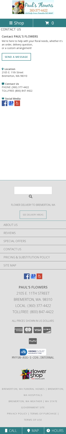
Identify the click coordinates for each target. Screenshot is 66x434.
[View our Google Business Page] (11, 105)
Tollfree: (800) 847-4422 (33, 311)
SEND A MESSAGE (16, 57)
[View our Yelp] (17, 105)
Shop (19, 23)
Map (34, 430)
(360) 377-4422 (20, 87)
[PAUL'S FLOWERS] (33, 13)
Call (12, 430)
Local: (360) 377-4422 (33, 305)
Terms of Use (33, 419)
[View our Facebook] (4, 105)
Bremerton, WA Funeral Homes (23, 388)
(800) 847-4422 (23, 90)
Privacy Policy (17, 413)
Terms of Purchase (43, 413)
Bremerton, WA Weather (25, 401)
